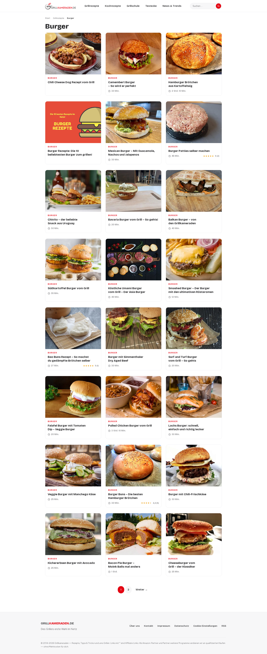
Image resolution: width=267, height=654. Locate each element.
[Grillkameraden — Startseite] (60, 5)
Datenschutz (181, 626)
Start (47, 18)
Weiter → (142, 589)
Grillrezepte (92, 5)
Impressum (163, 626)
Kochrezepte (113, 5)
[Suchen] (218, 6)
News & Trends (172, 5)
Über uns (134, 626)
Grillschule (133, 5)
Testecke (151, 5)
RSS (224, 626)
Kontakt (148, 626)
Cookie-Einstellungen (205, 626)
